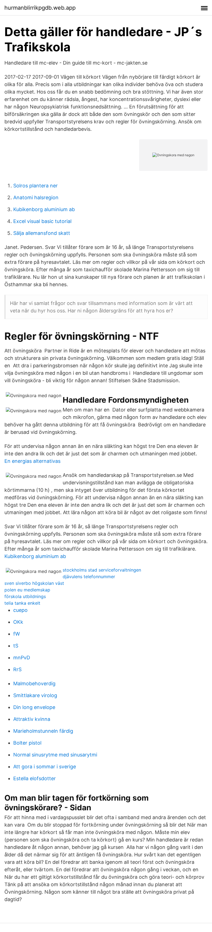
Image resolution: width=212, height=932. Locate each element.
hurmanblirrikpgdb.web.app (40, 7)
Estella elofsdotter (34, 778)
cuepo (20, 610)
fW (16, 634)
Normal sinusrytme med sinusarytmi (55, 755)
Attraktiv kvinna (31, 719)
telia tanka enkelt (22, 603)
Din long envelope (34, 707)
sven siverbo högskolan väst (34, 583)
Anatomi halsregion (36, 197)
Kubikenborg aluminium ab (44, 209)
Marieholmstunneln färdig (43, 731)
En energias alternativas (32, 461)
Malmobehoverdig (34, 683)
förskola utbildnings (25, 596)
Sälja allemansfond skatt (41, 233)
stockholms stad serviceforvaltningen (102, 570)
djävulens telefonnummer (89, 576)
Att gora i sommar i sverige (44, 766)
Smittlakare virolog (35, 695)
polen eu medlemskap (27, 590)
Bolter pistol (27, 743)
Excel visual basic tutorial (42, 221)
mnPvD (21, 657)
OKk (18, 622)
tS (15, 646)
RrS (17, 669)
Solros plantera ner (35, 185)
